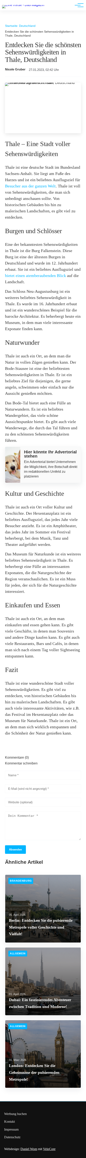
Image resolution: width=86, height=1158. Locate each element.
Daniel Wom (28, 1149)
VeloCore (49, 1149)
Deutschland (27, 25)
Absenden (15, 849)
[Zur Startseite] (23, 5)
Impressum (11, 1129)
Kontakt (9, 1121)
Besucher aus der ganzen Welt (30, 186)
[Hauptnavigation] (77, 5)
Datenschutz (12, 1137)
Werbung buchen (15, 1114)
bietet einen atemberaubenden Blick (35, 275)
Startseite (11, 25)
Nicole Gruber (15, 69)
